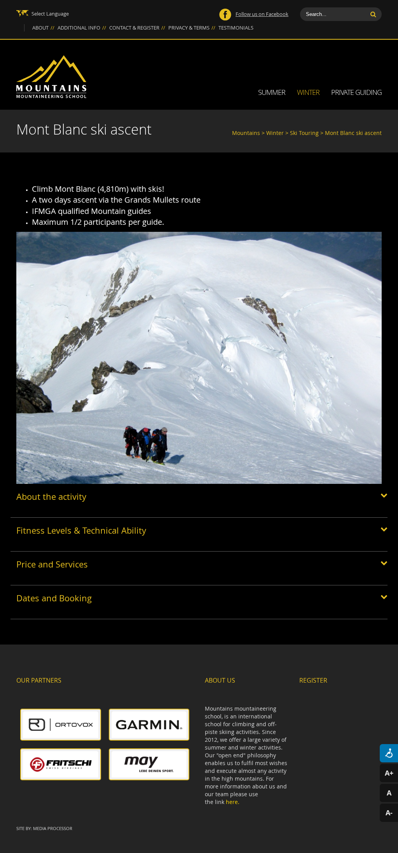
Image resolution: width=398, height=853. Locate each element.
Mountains (246, 133)
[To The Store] (60, 724)
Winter (308, 92)
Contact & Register (137, 27)
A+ (389, 773)
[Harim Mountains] (51, 76)
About (43, 27)
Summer (271, 92)
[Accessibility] (389, 753)
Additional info (82, 27)
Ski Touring (305, 133)
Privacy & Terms (191, 27)
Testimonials (235, 27)
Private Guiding (356, 92)
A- (389, 813)
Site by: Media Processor (44, 828)
